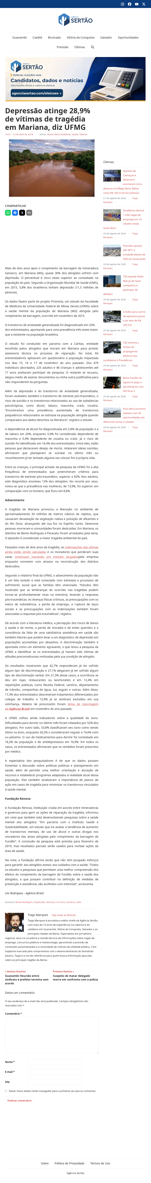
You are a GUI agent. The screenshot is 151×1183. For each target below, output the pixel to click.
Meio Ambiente (62, 134)
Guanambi (19, 37)
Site (7, 1082)
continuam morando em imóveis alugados (46, 557)
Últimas (79, 47)
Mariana (50, 902)
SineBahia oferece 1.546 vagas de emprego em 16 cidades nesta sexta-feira (123, 219)
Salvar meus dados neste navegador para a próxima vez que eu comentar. (52, 1091)
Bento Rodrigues (24, 902)
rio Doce (60, 902)
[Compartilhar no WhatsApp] (8, 213)
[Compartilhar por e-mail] (29, 213)
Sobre (45, 1163)
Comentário (13, 1013)
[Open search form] (92, 47)
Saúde (75, 134)
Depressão (39, 902)
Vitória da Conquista (80, 37)
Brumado (54, 37)
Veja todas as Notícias (64, 915)
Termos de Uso (100, 1163)
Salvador (106, 37)
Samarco (70, 902)
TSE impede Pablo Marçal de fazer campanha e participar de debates (123, 285)
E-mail (10, 1072)
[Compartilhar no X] (22, 213)
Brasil (50, 134)
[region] (52, 239)
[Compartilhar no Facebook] (15, 213)
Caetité (37, 37)
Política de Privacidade (69, 1163)
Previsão (62, 47)
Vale (79, 902)
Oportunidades (128, 37)
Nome (10, 1062)
